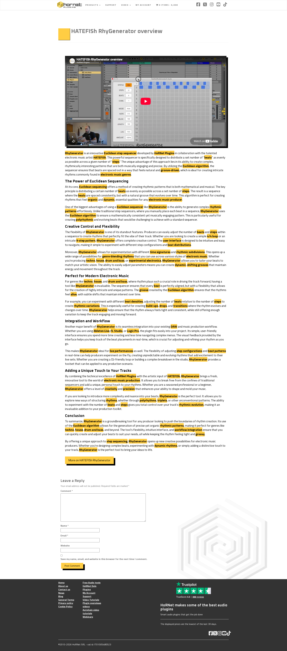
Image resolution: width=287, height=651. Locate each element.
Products (92, 4)
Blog (60, 596)
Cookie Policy (65, 606)
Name (65, 525)
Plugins (87, 589)
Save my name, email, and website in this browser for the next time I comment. (104, 559)
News (61, 593)
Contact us (64, 589)
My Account (143, 4)
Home (61, 582)
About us (63, 586)
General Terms (66, 600)
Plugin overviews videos (92, 604)
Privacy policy (65, 603)
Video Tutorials (91, 600)
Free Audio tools (91, 582)
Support (110, 4)
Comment (67, 491)
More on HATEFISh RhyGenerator (89, 460)
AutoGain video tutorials (91, 611)
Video (125, 4)
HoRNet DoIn (89, 586)
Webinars (88, 617)
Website (65, 545)
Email (64, 535)
